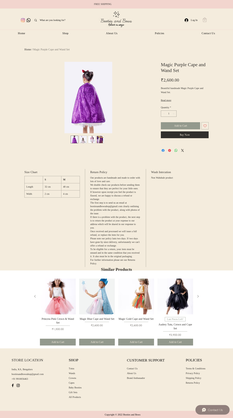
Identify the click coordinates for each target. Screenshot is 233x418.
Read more (166, 100)
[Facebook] (13, 385)
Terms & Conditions (195, 368)
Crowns (72, 378)
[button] (205, 20)
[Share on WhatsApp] (176, 150)
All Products (75, 397)
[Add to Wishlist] (205, 125)
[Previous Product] (35, 296)
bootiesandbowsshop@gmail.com (28, 374)
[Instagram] (23, 20)
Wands (72, 373)
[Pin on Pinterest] (170, 150)
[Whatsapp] (29, 20)
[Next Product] (198, 296)
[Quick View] (58, 296)
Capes (71, 383)
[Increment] (174, 114)
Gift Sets (73, 392)
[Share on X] (182, 150)
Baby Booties (75, 387)
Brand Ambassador (136, 378)
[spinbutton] (169, 114)
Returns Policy (193, 383)
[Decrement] (163, 114)
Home (27, 49)
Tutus (71, 368)
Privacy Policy (193, 373)
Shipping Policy (193, 378)
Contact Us (132, 368)
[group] (116, 312)
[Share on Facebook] (163, 150)
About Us (131, 373)
